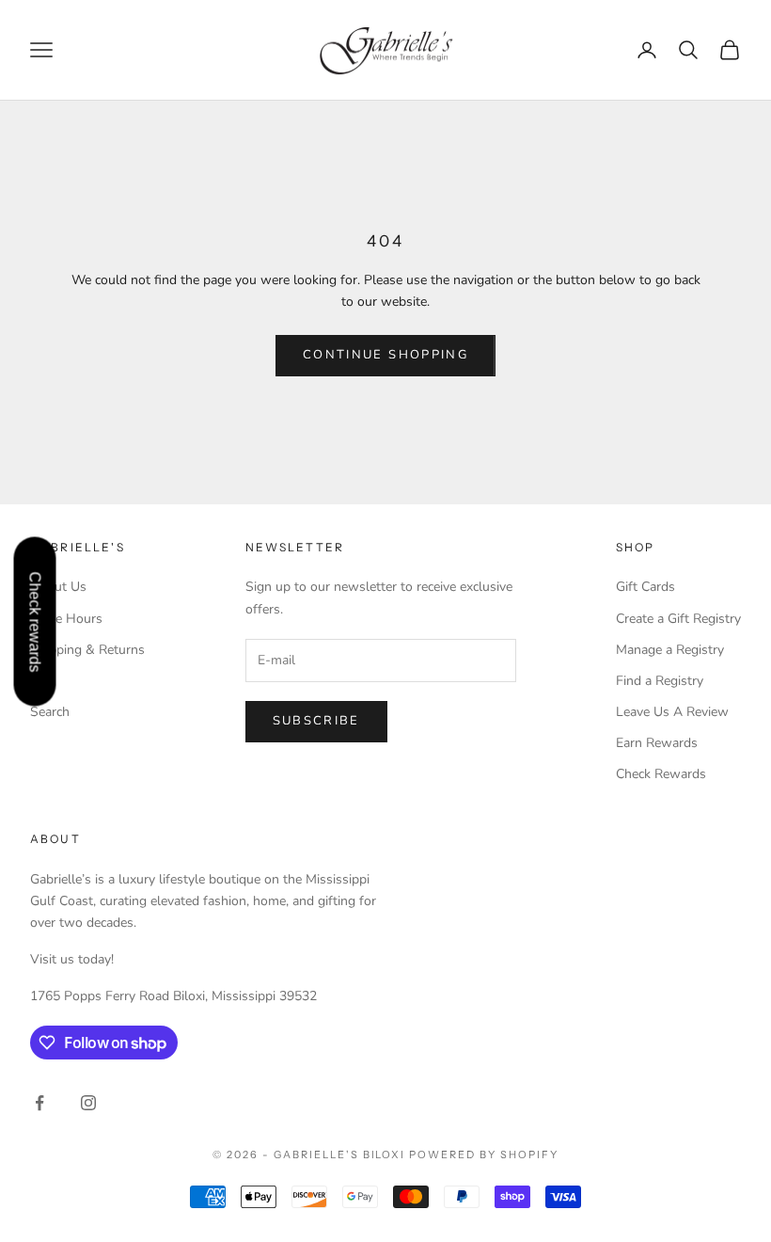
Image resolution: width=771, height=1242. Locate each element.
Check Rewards (661, 774)
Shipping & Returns (87, 650)
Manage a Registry (670, 650)
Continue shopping (385, 354)
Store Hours (66, 619)
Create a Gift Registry (678, 619)
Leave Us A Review (672, 712)
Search (50, 712)
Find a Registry (659, 681)
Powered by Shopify (484, 1154)
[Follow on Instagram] (88, 1102)
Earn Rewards (657, 743)
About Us (58, 587)
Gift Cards (645, 587)
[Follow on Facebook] (39, 1102)
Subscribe (316, 720)
